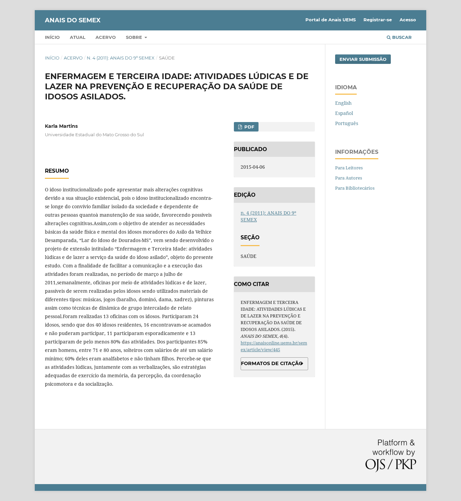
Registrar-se (377, 19)
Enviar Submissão (363, 59)
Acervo (106, 37)
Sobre (134, 37)
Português (346, 123)
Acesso (408, 19)
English (343, 103)
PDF (248, 126)
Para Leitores (349, 168)
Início (52, 37)
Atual (77, 37)
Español (344, 113)
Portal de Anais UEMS (330, 19)
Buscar (401, 37)
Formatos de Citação (272, 363)
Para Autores (348, 178)
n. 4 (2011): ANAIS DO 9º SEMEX (121, 58)
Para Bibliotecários (355, 188)
